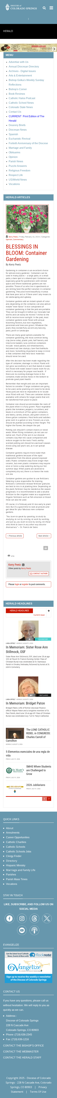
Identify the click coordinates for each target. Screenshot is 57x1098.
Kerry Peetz (13, 237)
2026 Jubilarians (35, 785)
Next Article (43, 536)
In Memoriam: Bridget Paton (25, 703)
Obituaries (43, 695)
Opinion (9, 239)
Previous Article (15, 536)
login (17, 584)
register (25, 584)
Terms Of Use (38, 1091)
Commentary (18, 239)
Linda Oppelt (10, 643)
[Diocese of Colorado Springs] (21, 7)
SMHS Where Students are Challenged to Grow (38, 770)
